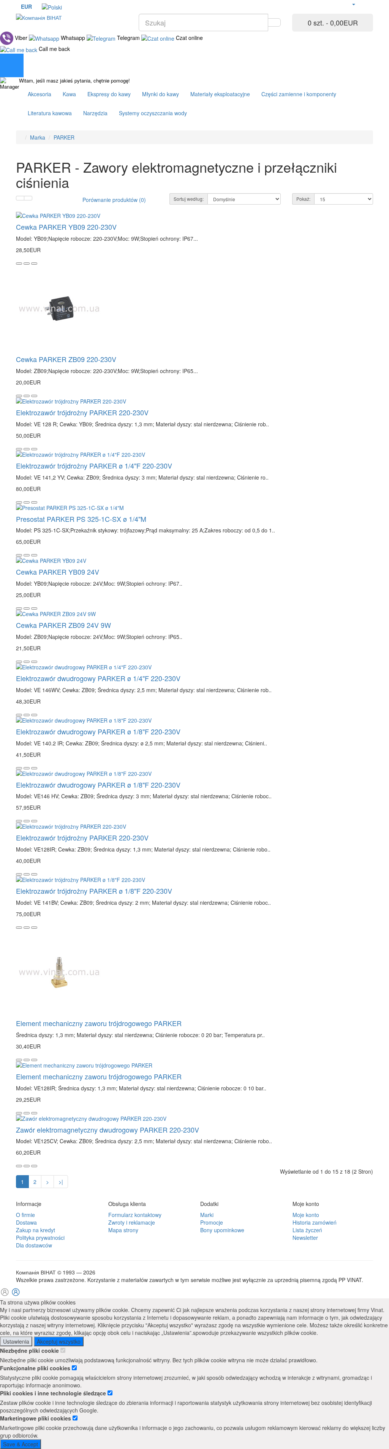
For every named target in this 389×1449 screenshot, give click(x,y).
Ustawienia (16, 1341)
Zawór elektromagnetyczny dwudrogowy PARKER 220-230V (107, 1129)
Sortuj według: (189, 198)
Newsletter (305, 1237)
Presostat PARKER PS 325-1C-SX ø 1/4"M (81, 519)
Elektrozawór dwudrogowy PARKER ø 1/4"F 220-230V (98, 678)
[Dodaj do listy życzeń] (27, 263)
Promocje (211, 1222)
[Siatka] (28, 198)
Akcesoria (39, 94)
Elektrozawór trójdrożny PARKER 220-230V (82, 412)
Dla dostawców (34, 1245)
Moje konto (306, 1215)
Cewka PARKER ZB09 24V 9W (63, 625)
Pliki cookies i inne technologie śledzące (54, 1393)
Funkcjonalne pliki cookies (36, 1368)
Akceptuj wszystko (59, 1341)
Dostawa (26, 1222)
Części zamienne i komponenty (298, 94)
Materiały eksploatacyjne (220, 94)
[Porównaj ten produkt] (34, 263)
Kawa (69, 94)
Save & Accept (20, 1444)
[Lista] (20, 198)
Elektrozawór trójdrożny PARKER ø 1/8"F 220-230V (94, 891)
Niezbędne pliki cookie (30, 1350)
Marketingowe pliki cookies (36, 1418)
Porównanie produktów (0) (114, 199)
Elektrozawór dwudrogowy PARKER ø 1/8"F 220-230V (98, 731)
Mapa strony (123, 1230)
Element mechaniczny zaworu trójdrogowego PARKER (99, 1023)
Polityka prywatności (40, 1237)
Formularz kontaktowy (134, 1215)
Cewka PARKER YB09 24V (57, 572)
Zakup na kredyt (35, 1230)
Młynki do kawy (160, 94)
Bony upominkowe (222, 1230)
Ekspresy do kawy (109, 94)
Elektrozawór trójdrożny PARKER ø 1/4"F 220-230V (94, 465)
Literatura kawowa (50, 113)
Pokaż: (303, 198)
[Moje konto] (353, 4)
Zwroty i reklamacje (131, 1222)
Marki (206, 1215)
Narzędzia (95, 113)
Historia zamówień (315, 1222)
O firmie (25, 1215)
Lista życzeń (307, 1230)
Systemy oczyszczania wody (153, 113)
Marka (37, 137)
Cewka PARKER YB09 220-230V (66, 227)
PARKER (64, 137)
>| (61, 1181)
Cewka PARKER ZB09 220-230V (66, 359)
